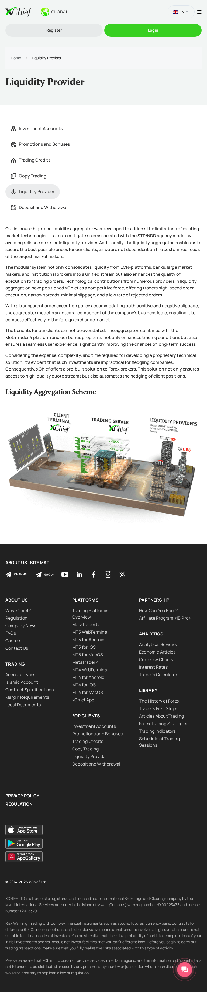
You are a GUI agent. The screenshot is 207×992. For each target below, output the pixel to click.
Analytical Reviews (158, 644)
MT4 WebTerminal (90, 670)
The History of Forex (159, 701)
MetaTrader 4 (85, 662)
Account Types (20, 674)
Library (148, 690)
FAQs (10, 633)
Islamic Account (21, 682)
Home (16, 57)
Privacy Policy (22, 796)
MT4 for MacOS (87, 692)
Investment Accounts (41, 128)
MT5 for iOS (84, 647)
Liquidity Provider (36, 191)
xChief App (83, 700)
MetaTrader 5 (85, 624)
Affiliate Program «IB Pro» (165, 618)
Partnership (154, 600)
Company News (20, 625)
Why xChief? (18, 610)
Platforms (85, 600)
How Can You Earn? (158, 610)
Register (54, 30)
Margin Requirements (27, 697)
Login (153, 30)
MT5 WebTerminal (90, 632)
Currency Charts (156, 659)
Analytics (151, 634)
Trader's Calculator (158, 674)
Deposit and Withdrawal (43, 207)
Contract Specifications (29, 690)
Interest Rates (153, 667)
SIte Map (39, 562)
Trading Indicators (157, 731)
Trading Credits (34, 160)
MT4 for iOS (84, 685)
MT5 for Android (88, 639)
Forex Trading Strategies (163, 723)
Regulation (16, 618)
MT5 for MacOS (87, 655)
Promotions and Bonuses (44, 144)
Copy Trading (32, 176)
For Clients (86, 716)
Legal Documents (23, 705)
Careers (13, 641)
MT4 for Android (88, 677)
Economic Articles (157, 652)
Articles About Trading (161, 716)
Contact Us (16, 648)
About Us (16, 562)
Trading (15, 664)
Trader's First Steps (158, 708)
